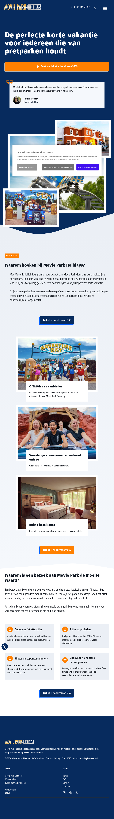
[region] (57, 160)
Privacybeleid (10, 789)
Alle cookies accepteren (87, 167)
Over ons (66, 786)
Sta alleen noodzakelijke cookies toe (58, 167)
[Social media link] (64, 792)
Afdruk (7, 793)
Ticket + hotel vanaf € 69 (57, 320)
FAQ (64, 779)
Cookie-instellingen (27, 167)
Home (65, 775)
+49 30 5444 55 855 (80, 7)
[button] (95, 7)
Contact (66, 782)
